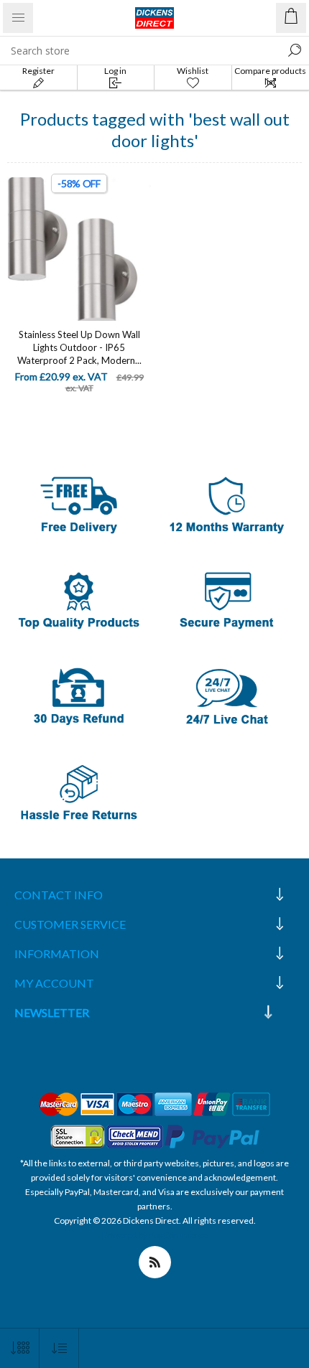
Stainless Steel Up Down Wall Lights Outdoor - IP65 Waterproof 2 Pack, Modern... (79, 347)
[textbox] (140, 50)
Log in (115, 70)
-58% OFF (79, 183)
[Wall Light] (79, 249)
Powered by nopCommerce (155, 1234)
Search (294, 50)
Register (38, 70)
